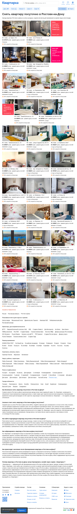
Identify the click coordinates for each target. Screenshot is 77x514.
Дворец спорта (63, 334)
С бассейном (52, 375)
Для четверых (13, 377)
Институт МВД (49, 332)
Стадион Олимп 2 (38, 329)
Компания (54, 490)
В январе (42, 343)
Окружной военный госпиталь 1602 (17, 329)
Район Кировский (7, 363)
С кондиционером (35, 375)
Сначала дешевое (7, 375)
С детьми (16, 375)
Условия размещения (42, 494)
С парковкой (24, 375)
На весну (4, 348)
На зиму (66, 345)
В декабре (46, 345)
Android (5, 494)
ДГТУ (3, 329)
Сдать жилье (43, 490)
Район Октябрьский (7, 366)
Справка (17, 490)
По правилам (5, 510)
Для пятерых (22, 377)
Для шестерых (32, 377)
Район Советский (54, 363)
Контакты (17, 493)
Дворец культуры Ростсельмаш (63, 332)
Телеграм (68, 496)
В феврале (49, 343)
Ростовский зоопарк (7, 323)
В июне (4, 345)
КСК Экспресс (6, 334)
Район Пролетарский (67, 363)
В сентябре (24, 345)
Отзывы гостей (31, 499)
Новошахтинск (35, 384)
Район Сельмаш (29, 363)
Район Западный (62, 361)
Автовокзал (25, 354)
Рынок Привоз (16, 334)
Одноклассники (70, 499)
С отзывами (61, 375)
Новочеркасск (13, 384)
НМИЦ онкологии (7, 332)
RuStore (10, 494)
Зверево (15, 386)
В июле (10, 345)
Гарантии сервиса (32, 493)
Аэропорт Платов (7, 354)
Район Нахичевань (19, 361)
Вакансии (54, 499)
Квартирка (11, 3)
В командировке (46, 372)
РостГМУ (16, 332)
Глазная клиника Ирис (37, 332)
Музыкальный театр (17, 320)
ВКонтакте (69, 493)
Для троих (5, 377)
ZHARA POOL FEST (8, 343)
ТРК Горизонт (38, 334)
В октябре (32, 345)
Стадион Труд (32, 336)
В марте (56, 343)
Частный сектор (42, 377)
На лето (53, 345)
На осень (59, 345)
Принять (22, 510)
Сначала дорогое (57, 372)
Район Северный (18, 363)
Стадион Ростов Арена (50, 334)
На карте (4, 372)
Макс (67, 490)
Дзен (67, 502)
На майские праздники (31, 343)
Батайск (26, 384)
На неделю (12, 372)
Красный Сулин (6, 386)
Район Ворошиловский (32, 361)
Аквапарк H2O (44, 320)
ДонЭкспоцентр (48, 329)
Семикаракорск (62, 384)
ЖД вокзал (17, 354)
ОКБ (30, 329)
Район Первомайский (42, 363)
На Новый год (19, 343)
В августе (16, 345)
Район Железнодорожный (48, 361)
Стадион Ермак (25, 332)
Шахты (20, 384)
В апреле (63, 343)
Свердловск (22, 386)
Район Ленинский (7, 361)
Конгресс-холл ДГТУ (27, 334)
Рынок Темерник (7, 336)
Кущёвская (53, 384)
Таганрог (4, 384)
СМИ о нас (55, 496)
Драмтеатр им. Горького (31, 320)
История (54, 493)
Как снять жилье (31, 490)
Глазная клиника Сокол (19, 336)
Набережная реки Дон (56, 320)
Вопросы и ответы (32, 496)
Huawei (8, 494)
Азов (42, 384)
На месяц (19, 372)
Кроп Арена (65, 329)
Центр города (6, 320)
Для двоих (69, 375)
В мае (69, 343)
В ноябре (39, 345)
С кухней (44, 375)
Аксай (46, 384)
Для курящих (27, 372)
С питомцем (36, 372)
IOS (3, 494)
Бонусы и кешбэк (32, 502)
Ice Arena (57, 329)
